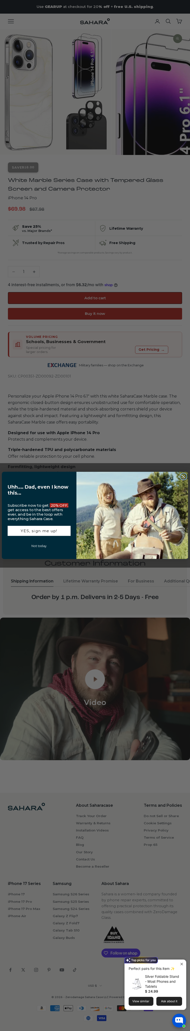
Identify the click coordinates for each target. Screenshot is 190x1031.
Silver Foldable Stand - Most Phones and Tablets (162, 981)
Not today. (39, 546)
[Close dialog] (183, 476)
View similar (140, 1001)
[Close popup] (182, 964)
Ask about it (169, 1001)
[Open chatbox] (179, 1021)
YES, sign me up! (39, 531)
